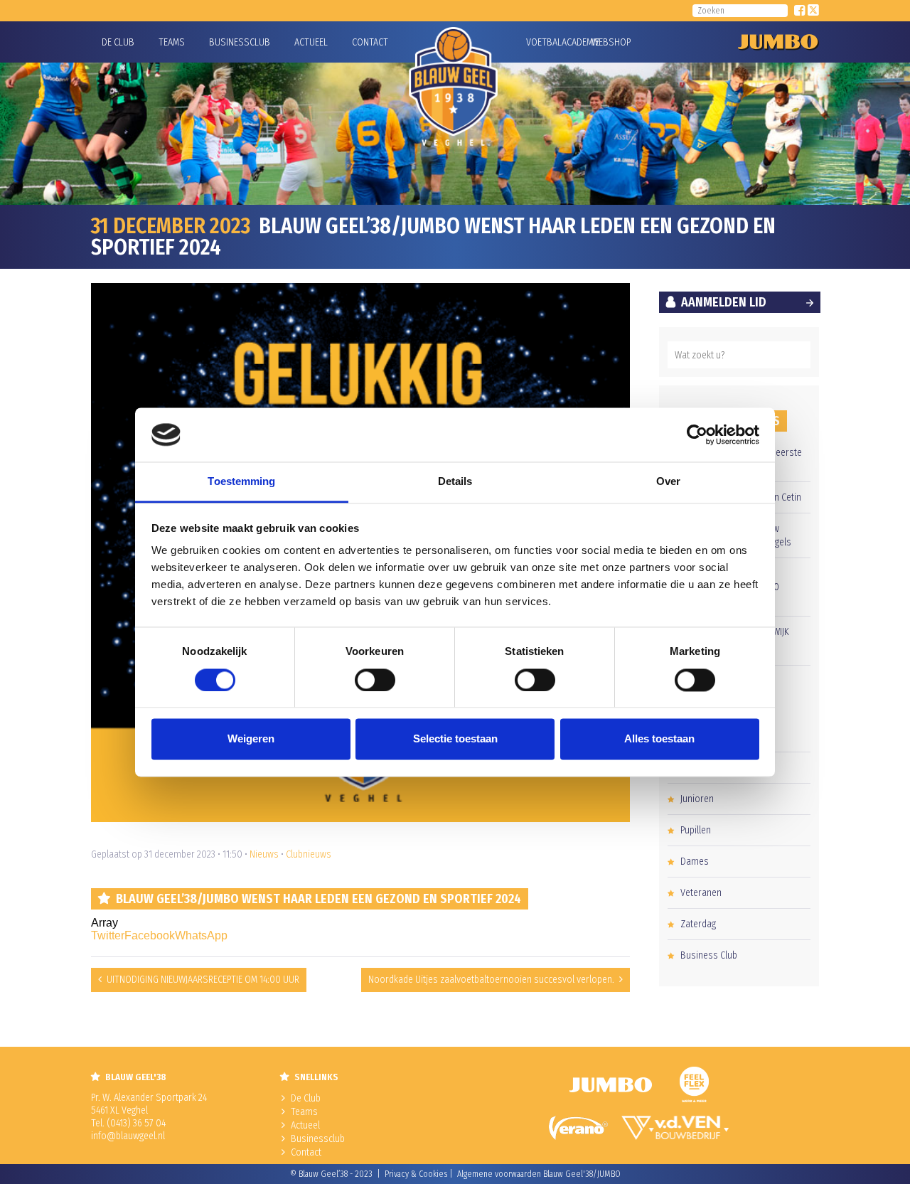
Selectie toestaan (455, 739)
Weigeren (251, 739)
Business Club (708, 955)
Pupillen (695, 830)
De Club (118, 42)
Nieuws (264, 854)
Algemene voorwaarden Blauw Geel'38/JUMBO (539, 1174)
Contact (370, 42)
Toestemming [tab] (241, 482)
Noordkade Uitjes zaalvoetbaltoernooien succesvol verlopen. (491, 980)
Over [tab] (668, 482)
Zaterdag (698, 924)
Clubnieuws (308, 854)
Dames (694, 861)
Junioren (697, 799)
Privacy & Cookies (416, 1174)
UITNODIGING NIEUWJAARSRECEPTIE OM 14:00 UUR (203, 980)
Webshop (609, 42)
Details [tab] (455, 482)
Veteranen (701, 893)
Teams (172, 42)
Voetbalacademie (544, 42)
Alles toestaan (659, 739)
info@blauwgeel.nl (128, 1136)
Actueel (311, 42)
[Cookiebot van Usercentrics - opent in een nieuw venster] (697, 434)
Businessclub (239, 42)
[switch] (375, 679)
